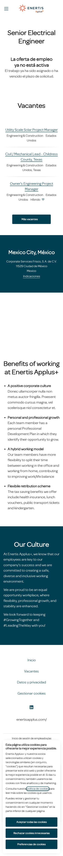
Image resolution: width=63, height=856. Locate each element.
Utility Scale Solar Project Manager (31, 130)
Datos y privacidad (31, 682)
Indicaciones (31, 276)
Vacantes (31, 671)
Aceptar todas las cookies (31, 822)
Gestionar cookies (32, 693)
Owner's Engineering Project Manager (31, 186)
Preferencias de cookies (31, 844)
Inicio (31, 660)
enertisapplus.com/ (31, 719)
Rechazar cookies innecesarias (31, 833)
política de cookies (38, 788)
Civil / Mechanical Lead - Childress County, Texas (31, 157)
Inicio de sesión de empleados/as (31, 738)
